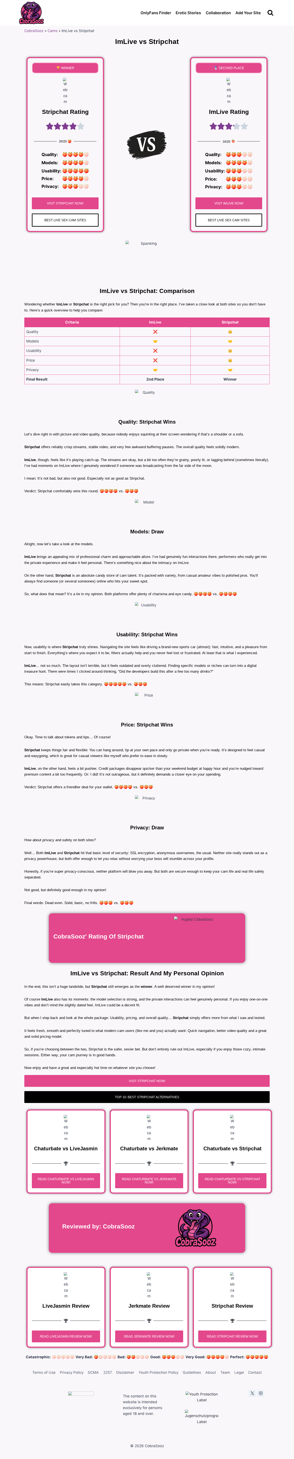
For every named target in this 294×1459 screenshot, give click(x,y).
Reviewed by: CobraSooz (98, 1226)
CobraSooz (33, 31)
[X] (252, 1393)
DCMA (93, 1372)
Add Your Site (248, 13)
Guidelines (192, 1372)
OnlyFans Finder (156, 13)
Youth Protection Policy (158, 1372)
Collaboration (218, 13)
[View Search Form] (270, 13)
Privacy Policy (72, 1372)
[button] (65, 67)
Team (225, 1372)
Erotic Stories (188, 13)
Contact (255, 1372)
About (210, 1372)
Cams (52, 31)
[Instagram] (260, 1393)
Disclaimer (125, 1372)
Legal (239, 1372)
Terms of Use (44, 1372)
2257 (107, 1372)
